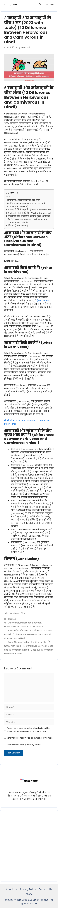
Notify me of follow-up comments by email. (29, 737)
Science (12, 619)
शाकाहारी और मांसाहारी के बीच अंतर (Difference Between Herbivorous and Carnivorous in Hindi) (26, 203)
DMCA (29, 894)
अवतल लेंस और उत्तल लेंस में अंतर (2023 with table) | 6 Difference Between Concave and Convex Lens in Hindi (28, 634)
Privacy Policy (28, 889)
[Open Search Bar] (40, 4)
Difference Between (31, 622)
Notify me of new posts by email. (23, 744)
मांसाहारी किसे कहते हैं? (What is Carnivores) (29, 213)
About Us (11, 889)
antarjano (10, 4)
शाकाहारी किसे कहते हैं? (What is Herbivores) (29, 209)
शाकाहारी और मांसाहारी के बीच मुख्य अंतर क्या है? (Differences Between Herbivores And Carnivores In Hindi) (29, 219)
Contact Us (45, 889)
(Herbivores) (44, 300)
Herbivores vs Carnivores (30, 626)
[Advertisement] (29, 846)
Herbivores (10, 626)
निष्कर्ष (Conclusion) (18, 225)
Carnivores (13, 622)
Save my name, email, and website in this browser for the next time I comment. (28, 730)
